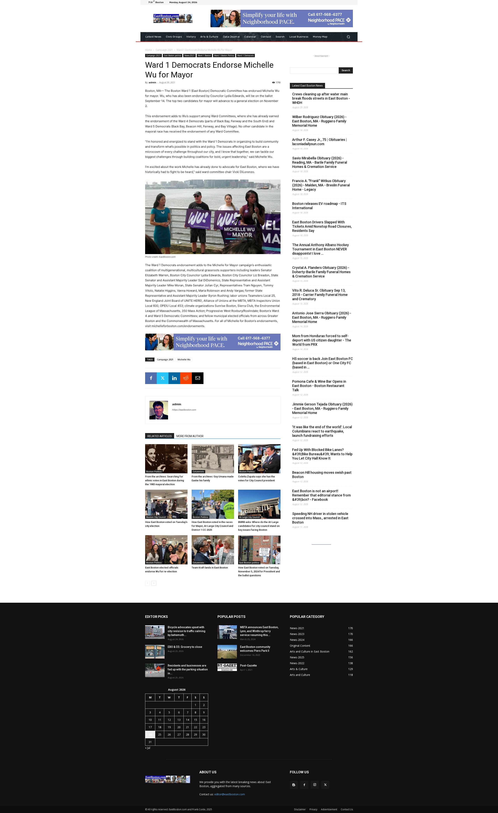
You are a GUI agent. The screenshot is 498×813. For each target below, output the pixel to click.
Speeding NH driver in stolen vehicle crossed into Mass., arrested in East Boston (320, 518)
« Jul (147, 748)
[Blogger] (294, 785)
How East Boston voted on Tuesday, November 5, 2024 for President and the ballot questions (259, 571)
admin (152, 82)
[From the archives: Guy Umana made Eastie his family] (213, 458)
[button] (348, 36)
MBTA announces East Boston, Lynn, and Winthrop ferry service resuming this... (259, 631)
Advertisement (329, 809)
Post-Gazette (248, 665)
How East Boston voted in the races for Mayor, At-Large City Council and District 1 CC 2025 (212, 526)
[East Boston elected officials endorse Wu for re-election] (166, 549)
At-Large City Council (249, 517)
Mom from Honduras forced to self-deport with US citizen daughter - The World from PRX (321, 340)
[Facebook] (151, 378)
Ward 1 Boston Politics (224, 55)
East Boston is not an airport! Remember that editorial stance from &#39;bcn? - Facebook (321, 495)
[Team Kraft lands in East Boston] (213, 549)
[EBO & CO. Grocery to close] (155, 652)
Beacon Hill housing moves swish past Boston (322, 474)
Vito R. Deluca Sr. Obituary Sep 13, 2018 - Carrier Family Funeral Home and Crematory (320, 294)
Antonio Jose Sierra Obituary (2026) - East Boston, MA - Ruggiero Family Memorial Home (321, 317)
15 (195, 720)
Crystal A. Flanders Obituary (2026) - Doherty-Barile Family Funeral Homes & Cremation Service (321, 272)
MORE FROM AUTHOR (189, 436)
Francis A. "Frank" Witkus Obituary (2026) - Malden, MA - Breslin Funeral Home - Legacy (321, 185)
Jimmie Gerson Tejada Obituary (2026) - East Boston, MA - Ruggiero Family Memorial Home (322, 408)
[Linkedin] (174, 378)
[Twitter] (162, 378)
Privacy (313, 809)
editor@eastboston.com (229, 794)
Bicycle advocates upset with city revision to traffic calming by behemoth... (186, 631)
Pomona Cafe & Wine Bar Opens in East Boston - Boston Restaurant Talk (319, 385)
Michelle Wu (184, 359)
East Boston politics (172, 55)
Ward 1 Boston (204, 55)
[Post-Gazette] (227, 667)
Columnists (198, 471)
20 (179, 727)
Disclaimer (300, 809)
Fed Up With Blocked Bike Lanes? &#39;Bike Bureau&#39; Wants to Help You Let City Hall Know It (322, 454)
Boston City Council (156, 517)
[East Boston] (173, 18)
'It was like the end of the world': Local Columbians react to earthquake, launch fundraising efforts (322, 431)
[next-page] (153, 583)
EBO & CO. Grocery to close (185, 646)
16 (203, 720)
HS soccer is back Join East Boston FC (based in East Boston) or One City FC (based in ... (322, 363)
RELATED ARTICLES (159, 436)
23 (203, 727)
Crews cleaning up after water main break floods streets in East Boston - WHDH (321, 98)
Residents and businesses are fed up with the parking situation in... (188, 669)
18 (159, 727)
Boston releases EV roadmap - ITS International (319, 206)
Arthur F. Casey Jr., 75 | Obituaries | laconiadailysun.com (319, 142)
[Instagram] (315, 785)
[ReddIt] (186, 378)
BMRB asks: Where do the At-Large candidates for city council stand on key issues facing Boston (259, 526)
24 (150, 734)
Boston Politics (154, 471)
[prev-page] (147, 583)
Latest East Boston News (307, 85)
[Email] (197, 378)
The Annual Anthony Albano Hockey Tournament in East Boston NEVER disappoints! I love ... (320, 249)
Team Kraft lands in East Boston (210, 567)
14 (187, 720)
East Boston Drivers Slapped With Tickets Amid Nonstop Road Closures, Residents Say (322, 226)
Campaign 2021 (164, 50)
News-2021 (189, 55)
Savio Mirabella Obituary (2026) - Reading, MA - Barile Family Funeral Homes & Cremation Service (319, 162)
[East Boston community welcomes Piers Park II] (227, 652)
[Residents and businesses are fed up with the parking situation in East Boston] (155, 670)
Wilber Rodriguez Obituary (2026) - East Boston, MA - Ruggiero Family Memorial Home (319, 121)
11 (159, 720)
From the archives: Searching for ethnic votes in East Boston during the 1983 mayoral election (164, 480)
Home (148, 50)
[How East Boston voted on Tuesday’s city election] (166, 504)
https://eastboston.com (184, 409)
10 (150, 720)
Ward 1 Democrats (245, 55)
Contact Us (347, 809)
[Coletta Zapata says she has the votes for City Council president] (259, 458)
